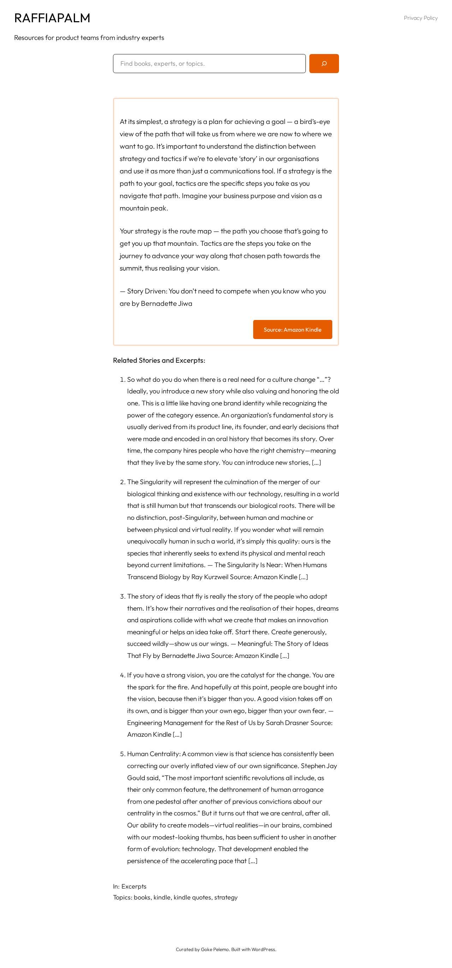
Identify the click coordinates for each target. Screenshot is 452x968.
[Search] (324, 63)
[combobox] (209, 63)
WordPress (263, 949)
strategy (226, 897)
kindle (162, 897)
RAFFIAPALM (52, 17)
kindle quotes (192, 897)
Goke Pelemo (215, 949)
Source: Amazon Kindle (293, 329)
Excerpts (134, 886)
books (142, 897)
